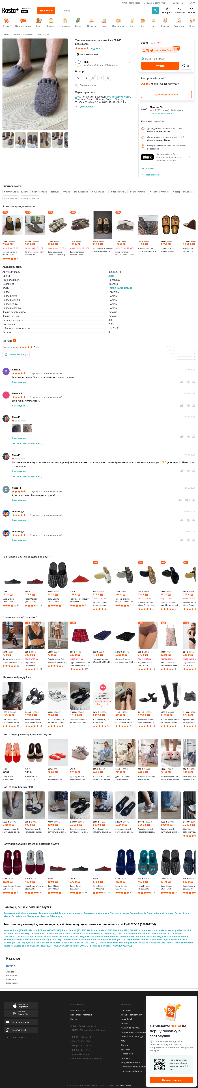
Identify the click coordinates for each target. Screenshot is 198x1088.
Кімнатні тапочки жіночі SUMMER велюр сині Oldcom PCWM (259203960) (93, 946)
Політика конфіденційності (134, 1066)
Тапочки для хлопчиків (96, 913)
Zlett (77, 96)
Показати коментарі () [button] (29, 443)
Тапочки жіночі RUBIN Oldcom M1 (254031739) (115, 930)
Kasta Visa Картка (130, 1027)
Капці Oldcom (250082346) (47, 930)
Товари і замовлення (131, 1014)
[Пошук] (155, 10)
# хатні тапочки (138, 191)
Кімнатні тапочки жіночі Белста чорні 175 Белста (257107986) (51, 936)
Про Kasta (126, 1010)
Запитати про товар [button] (161, 113)
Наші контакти (77, 1010)
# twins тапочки (99, 191)
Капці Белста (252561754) (76, 930)
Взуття (10, 966)
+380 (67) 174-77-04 (80, 1041)
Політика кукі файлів (131, 1071)
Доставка (125, 1049)
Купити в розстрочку (166, 94)
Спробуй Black (19, 1030)
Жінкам (10, 971)
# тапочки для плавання (75, 191)
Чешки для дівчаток (38, 916)
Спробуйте (26, 8)
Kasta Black (126, 1019)
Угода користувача (130, 1062)
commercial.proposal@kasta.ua (86, 1058)
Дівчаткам (11, 979)
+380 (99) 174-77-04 (80, 1050)
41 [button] (78, 78)
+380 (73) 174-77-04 (80, 1045)
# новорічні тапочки (182, 191)
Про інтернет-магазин (81, 1014)
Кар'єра (74, 1019)
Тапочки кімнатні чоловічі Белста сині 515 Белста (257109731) (96, 939)
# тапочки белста (30, 198)
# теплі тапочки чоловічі (16, 191)
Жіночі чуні (56, 916)
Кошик (191, 12)
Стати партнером (131, 3)
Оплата (125, 1045)
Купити (160, 65)
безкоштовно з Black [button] (158, 131)
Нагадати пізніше (171, 1080)
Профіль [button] (167, 12)
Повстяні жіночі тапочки (160, 913)
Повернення (127, 1053)
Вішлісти (180, 12)
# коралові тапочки (159, 191)
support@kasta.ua (79, 1054)
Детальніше (86, 106)
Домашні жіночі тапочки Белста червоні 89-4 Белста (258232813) (61, 942)
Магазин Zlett (157, 107)
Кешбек (125, 1023)
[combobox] (106, 10)
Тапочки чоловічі (48, 913)
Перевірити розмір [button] (89, 85)
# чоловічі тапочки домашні (45, 191)
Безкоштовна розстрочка (133, 1032)
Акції (123, 1040)
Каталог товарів (19, 1037)
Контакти (125, 1058)
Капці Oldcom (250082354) (18, 930)
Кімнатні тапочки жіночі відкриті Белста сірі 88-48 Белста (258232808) (135, 942)
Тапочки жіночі (12, 913)
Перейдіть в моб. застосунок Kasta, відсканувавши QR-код (179, 1064)
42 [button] (85, 78)
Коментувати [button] (19, 382)
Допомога (178, 3)
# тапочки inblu (118, 191)
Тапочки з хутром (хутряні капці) (128, 913)
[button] (186, 66)
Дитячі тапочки (29, 913)
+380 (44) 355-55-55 (80, 1037)
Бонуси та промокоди (132, 1036)
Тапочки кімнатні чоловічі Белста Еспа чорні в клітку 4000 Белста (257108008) (72, 933)
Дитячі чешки (19, 916)
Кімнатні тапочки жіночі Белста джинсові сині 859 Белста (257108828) (123, 936)
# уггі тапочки (10, 198)
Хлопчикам (12, 983)
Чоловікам (11, 975)
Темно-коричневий (118, 96)
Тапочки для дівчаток (70, 913)
